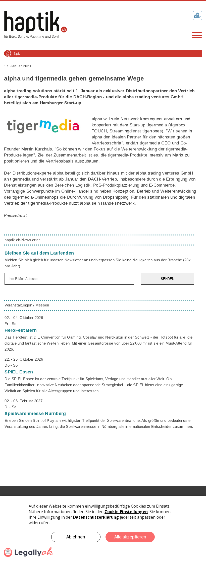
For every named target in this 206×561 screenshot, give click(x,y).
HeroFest (21, 330)
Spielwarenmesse (35, 413)
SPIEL (19, 371)
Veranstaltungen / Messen (27, 305)
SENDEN (167, 279)
